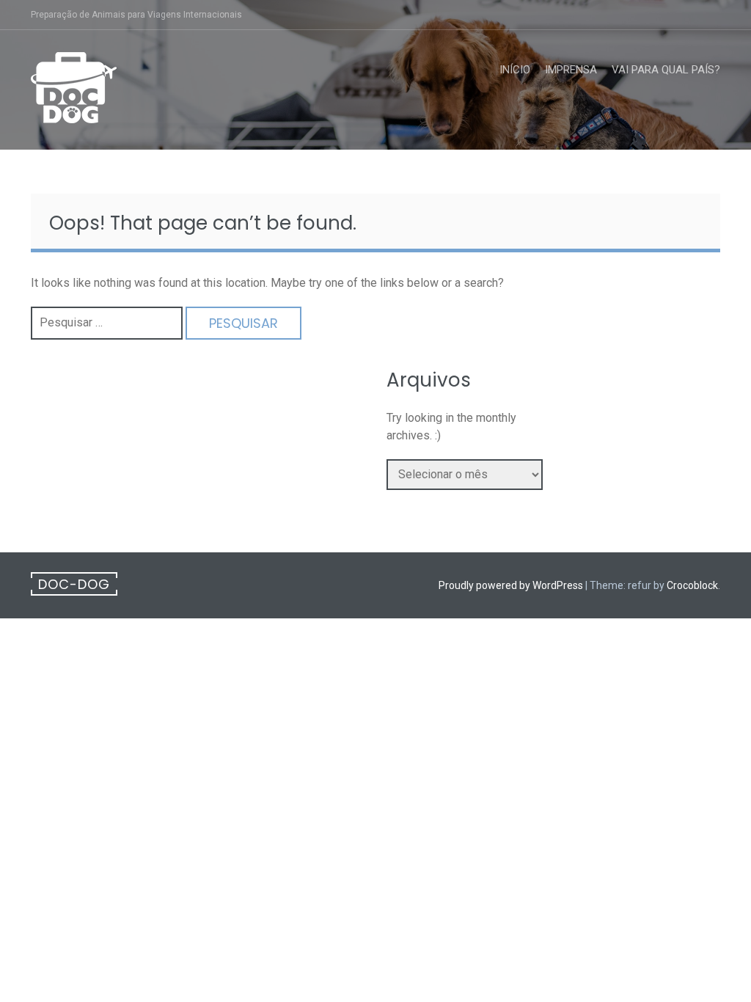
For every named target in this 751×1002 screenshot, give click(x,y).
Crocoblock (692, 585)
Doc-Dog (74, 584)
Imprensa (571, 69)
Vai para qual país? (666, 69)
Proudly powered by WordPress (511, 585)
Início (514, 69)
